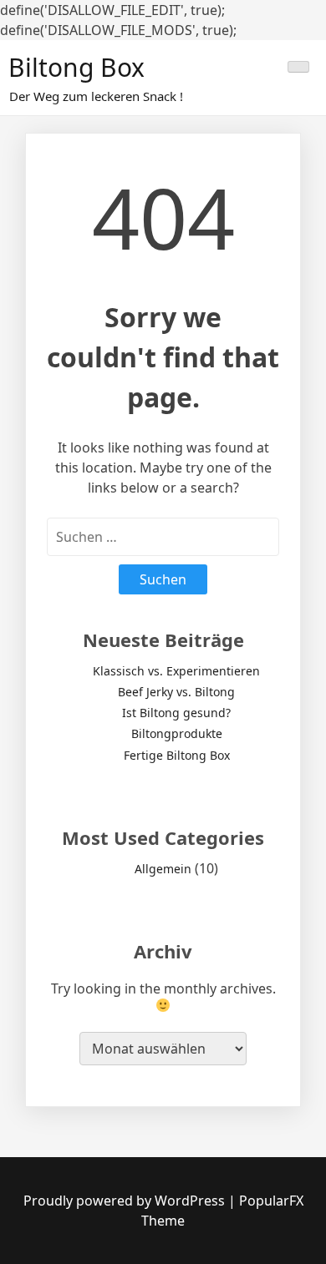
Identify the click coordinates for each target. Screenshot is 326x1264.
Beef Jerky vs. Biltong (176, 692)
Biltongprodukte (176, 733)
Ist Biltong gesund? (176, 712)
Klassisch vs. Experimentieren (176, 671)
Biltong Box (76, 67)
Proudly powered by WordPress (125, 1200)
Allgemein (163, 869)
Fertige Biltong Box (177, 755)
